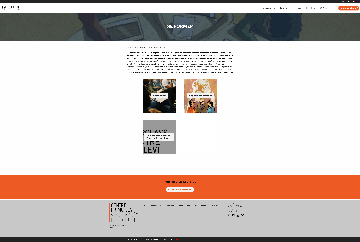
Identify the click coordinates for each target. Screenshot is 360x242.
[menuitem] (354, 1)
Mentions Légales (152, 239)
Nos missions (152, 47)
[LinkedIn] (233, 215)
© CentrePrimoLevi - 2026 (133, 239)
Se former (284, 8)
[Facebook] (228, 215)
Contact (164, 239)
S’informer (324, 8)
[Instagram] (238, 215)
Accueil (129, 47)
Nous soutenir (296, 8)
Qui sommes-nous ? (269, 8)
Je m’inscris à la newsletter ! (180, 189)
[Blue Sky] (242, 215)
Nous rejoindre (311, 8)
